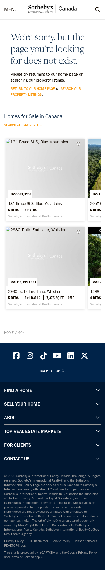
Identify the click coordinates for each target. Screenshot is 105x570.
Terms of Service (22, 557)
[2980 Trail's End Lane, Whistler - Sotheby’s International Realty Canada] (45, 268)
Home (9, 332)
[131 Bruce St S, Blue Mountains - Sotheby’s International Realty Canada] (45, 180)
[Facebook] (16, 357)
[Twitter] (84, 357)
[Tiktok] (43, 357)
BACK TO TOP (50, 371)
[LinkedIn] (71, 357)
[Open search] (92, 10)
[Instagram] (30, 357)
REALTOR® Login (16, 545)
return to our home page (33, 89)
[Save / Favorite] (80, 143)
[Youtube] (57, 357)
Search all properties (23, 125)
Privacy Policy (14, 541)
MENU (11, 10)
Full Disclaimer (37, 541)
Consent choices (85, 541)
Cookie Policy (61, 541)
